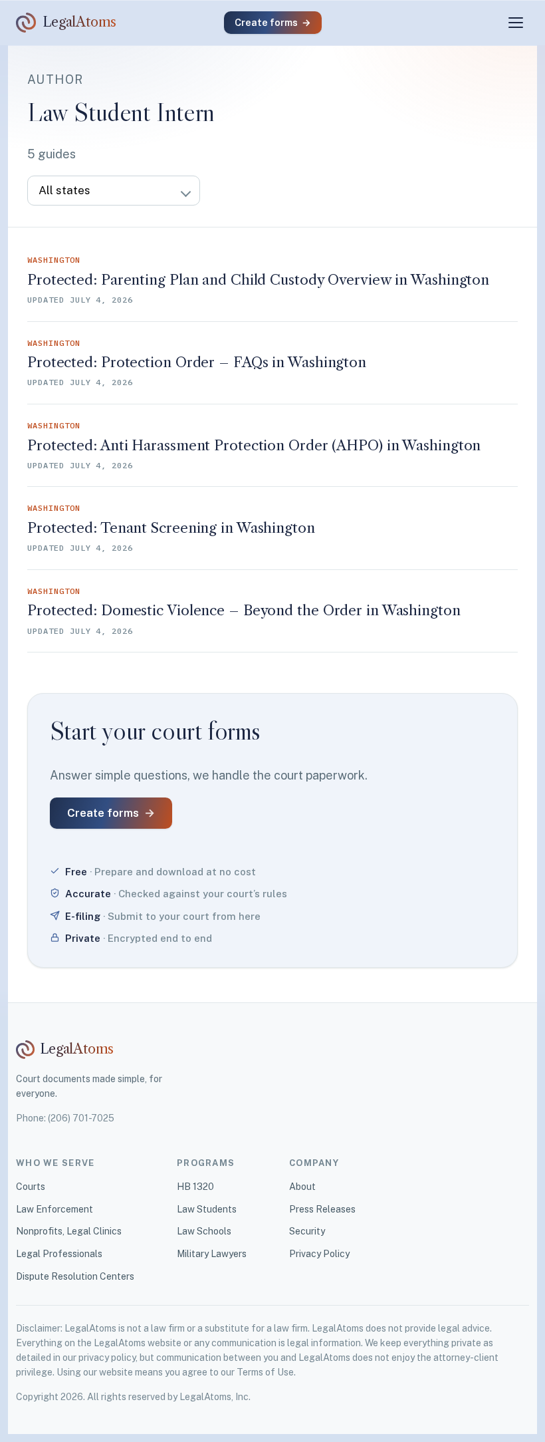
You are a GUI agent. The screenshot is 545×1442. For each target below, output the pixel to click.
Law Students (207, 1209)
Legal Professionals (59, 1253)
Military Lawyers (212, 1253)
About (302, 1186)
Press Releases (322, 1209)
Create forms (273, 22)
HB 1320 (195, 1186)
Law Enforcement (54, 1209)
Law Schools (204, 1231)
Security (307, 1231)
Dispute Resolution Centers (75, 1276)
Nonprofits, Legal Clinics (69, 1231)
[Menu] (515, 22)
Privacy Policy (319, 1253)
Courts (30, 1186)
